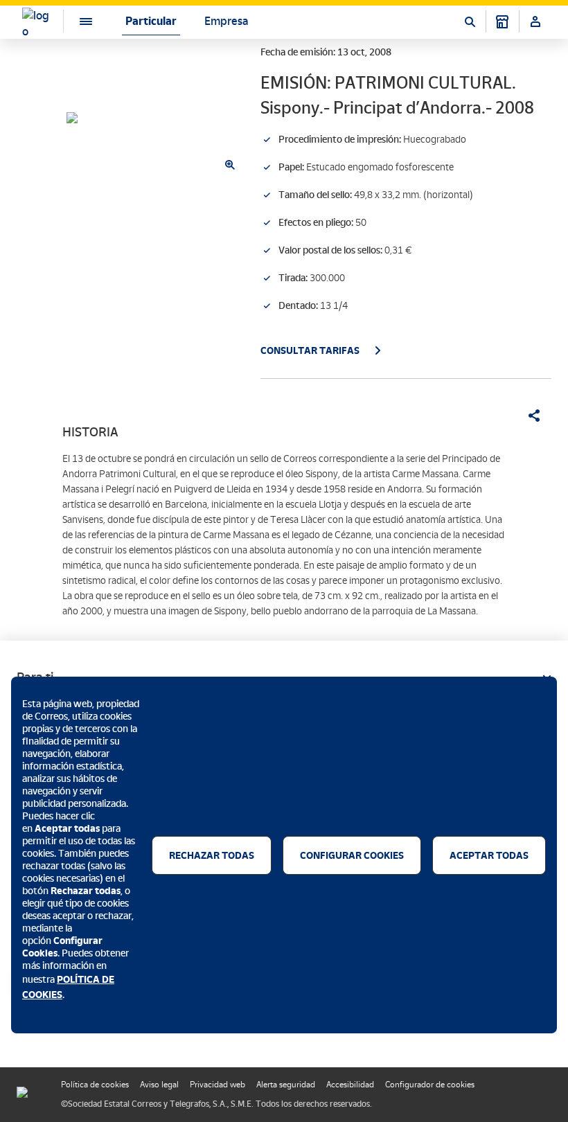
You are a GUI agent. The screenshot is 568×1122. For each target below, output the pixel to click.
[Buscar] (469, 21)
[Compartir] (529, 415)
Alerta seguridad (285, 1084)
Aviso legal (159, 1084)
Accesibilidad (350, 1084)
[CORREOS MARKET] (502, 21)
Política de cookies (95, 1084)
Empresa (226, 21)
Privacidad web (217, 1084)
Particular (151, 21)
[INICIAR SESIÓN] (535, 21)
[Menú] (74, 21)
